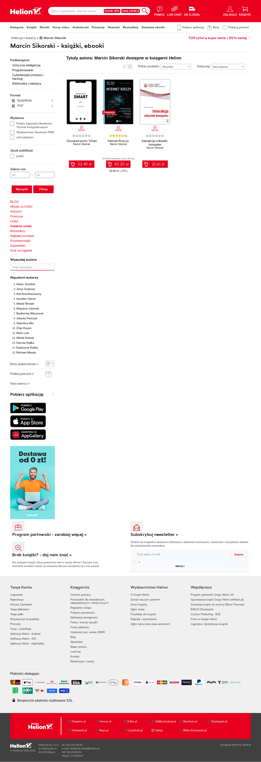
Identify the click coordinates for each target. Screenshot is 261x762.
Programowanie (22, 70)
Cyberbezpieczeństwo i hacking (27, 76)
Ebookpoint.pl (219, 721)
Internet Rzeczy (118, 141)
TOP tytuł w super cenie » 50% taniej (217, 38)
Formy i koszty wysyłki (84, 622)
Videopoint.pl (79, 730)
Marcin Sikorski (81, 144)
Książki (32, 27)
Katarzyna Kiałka (27, 347)
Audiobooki (80, 27)
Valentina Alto (25, 323)
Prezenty (15, 624)
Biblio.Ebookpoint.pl (195, 730)
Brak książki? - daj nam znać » (42, 554)
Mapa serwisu (78, 646)
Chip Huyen (23, 328)
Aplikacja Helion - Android (25, 633)
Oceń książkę (138, 604)
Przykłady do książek (143, 614)
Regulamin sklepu (80, 607)
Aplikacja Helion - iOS (23, 638)
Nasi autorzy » (20, 383)
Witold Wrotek (25, 303)
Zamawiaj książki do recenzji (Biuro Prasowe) (217, 604)
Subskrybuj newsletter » (154, 534)
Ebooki (45, 27)
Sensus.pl (105, 721)
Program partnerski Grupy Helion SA (212, 594)
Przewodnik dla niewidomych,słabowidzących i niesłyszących (89, 601)
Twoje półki (16, 614)
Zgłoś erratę (137, 609)
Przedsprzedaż (20, 240)
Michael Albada (26, 352)
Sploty (159, 730)
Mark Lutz (22, 333)
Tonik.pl (246, 744)
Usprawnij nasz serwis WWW (87, 632)
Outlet (14, 221)
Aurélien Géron (26, 298)
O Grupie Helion (139, 594)
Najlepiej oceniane (22, 236)
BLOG (14, 201)
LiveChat (75, 651)
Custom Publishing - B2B (205, 614)
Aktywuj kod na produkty (24, 619)
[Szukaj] (145, 11)
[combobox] (175, 67)
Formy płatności (79, 627)
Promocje (98, 27)
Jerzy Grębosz (25, 289)
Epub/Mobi (35, 100)
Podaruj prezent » (22, 373)
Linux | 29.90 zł (130, 11)
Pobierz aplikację (193, 27)
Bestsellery (130, 27)
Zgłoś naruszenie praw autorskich (150, 624)
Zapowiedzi (17, 245)
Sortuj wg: (203, 66)
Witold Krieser (25, 337)
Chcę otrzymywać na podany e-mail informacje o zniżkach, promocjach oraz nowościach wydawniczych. (179, 564)
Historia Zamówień (21, 604)
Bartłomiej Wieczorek (29, 313)
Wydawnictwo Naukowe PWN (35, 132)
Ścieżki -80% (112, 11)
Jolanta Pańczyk (26, 318)
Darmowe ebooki (153, 27)
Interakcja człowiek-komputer (155, 142)
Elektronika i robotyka (26, 83)
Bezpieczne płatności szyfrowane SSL (45, 700)
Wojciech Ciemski (27, 308)
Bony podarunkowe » (24, 364)
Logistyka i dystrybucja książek (209, 624)
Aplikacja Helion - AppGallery (27, 643)
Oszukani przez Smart (81, 141)
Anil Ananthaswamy (28, 293)
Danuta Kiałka (25, 342)
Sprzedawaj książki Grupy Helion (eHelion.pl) (217, 599)
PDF (35, 105)
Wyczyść (22, 189)
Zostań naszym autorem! (145, 599)
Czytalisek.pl (135, 730)
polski (20, 156)
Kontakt (75, 656)
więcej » (180, 566)
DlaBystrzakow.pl (165, 721)
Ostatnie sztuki (21, 226)
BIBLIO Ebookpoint (202, 609)
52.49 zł (85, 164)
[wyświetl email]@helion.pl (85, 748)
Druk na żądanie (21, 250)
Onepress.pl (79, 721)
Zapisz (238, 554)
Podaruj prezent (238, 27)
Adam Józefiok (25, 284)
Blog (73, 637)
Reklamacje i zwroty (82, 661)
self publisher (24, 137)
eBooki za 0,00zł (21, 206)
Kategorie (17, 27)
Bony (216, 27)
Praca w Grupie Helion (204, 619)
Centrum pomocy (80, 594)
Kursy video (61, 27)
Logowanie (16, 594)
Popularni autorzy (24, 278)
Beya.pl (104, 730)
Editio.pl (132, 721)
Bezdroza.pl (190, 721)
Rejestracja (16, 599)
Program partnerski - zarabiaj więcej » (49, 534)
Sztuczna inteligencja (26, 65)
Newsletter (76, 641)
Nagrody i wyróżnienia (143, 619)
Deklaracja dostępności (84, 617)
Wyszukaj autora (23, 260)
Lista (124, 66)
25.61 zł (158, 164)
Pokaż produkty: (149, 66)
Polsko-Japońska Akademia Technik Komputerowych (34, 125)
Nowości (114, 27)
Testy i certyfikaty (20, 628)
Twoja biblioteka (19, 609)
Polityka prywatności (82, 612)
